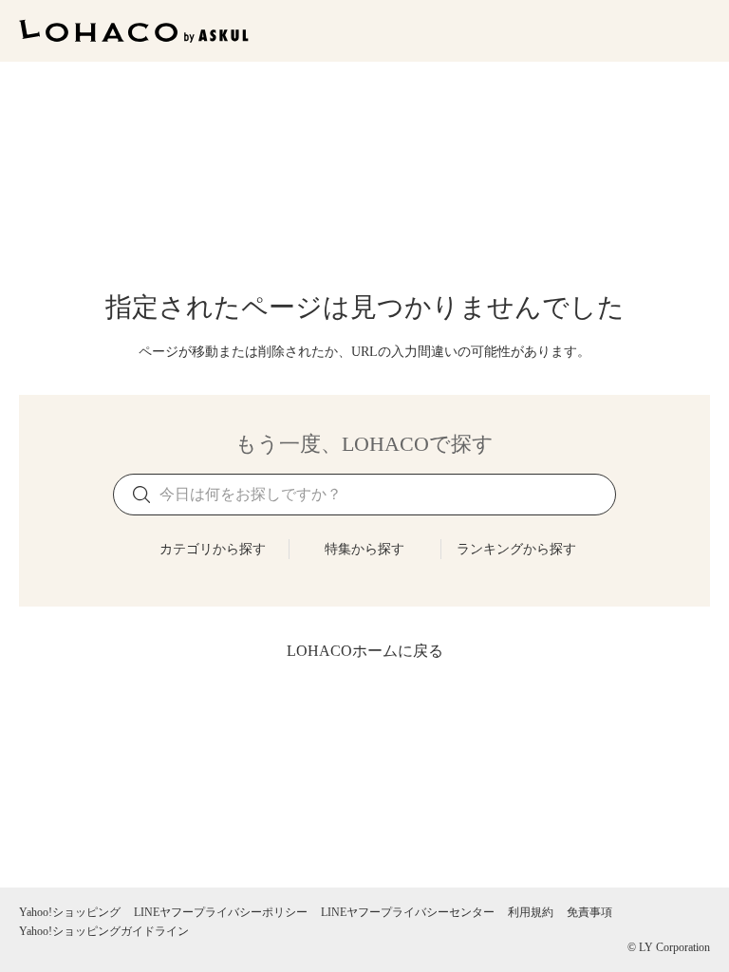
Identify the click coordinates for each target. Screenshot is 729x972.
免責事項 (589, 912)
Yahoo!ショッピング (70, 912)
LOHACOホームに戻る (365, 651)
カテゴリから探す (212, 549)
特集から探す (364, 549)
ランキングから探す (516, 549)
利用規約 (530, 912)
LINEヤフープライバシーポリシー (221, 912)
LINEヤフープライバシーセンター (408, 912)
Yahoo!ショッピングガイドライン (104, 931)
